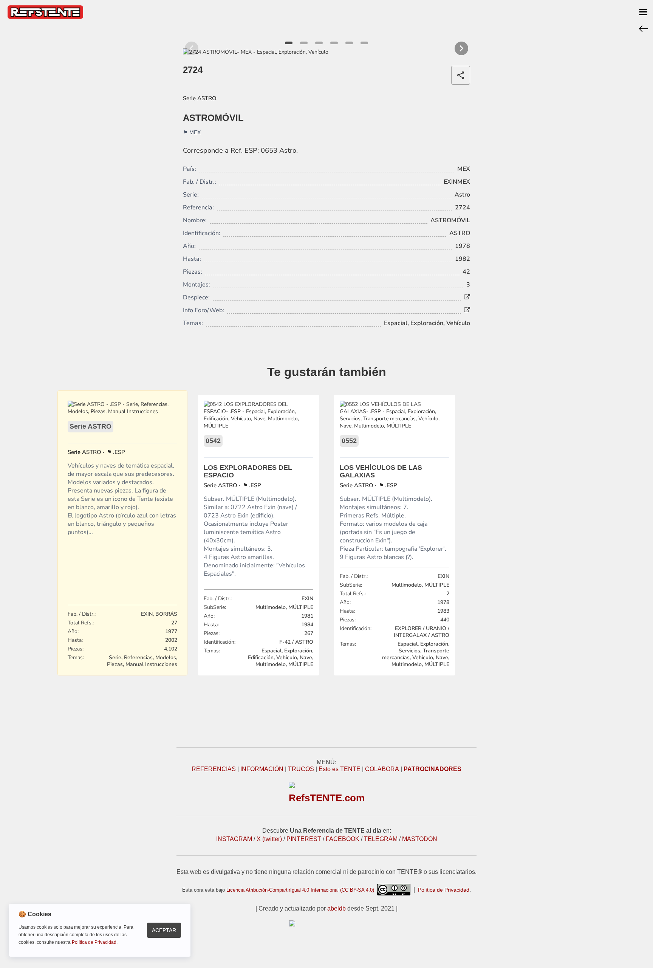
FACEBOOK (342, 839)
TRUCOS (301, 769)
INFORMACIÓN (261, 769)
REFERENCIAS (214, 769)
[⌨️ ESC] (643, 28)
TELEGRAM (381, 839)
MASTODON (419, 839)
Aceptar (164, 930)
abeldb (336, 908)
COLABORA (382, 769)
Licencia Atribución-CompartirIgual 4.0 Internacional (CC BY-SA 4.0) (301, 890)
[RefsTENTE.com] (326, 923)
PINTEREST (303, 839)
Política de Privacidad (443, 890)
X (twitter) (269, 839)
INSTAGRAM (234, 839)
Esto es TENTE (340, 769)
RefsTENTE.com (327, 798)
